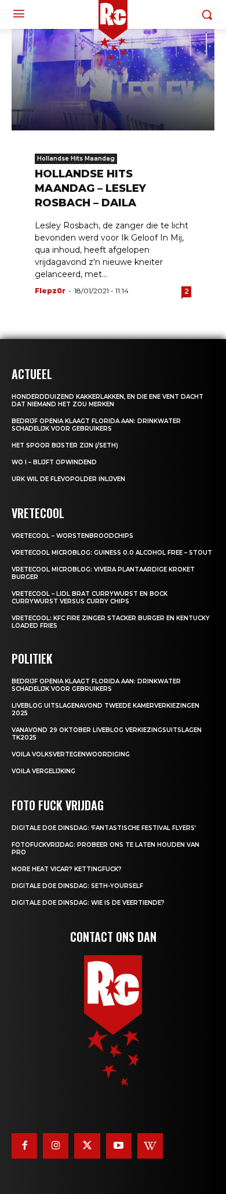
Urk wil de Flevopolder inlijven (68, 479)
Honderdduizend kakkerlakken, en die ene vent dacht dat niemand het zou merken (107, 400)
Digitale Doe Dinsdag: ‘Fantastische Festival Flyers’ (104, 828)
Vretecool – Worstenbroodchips (72, 536)
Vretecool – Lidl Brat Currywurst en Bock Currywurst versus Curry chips (89, 597)
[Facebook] (24, 1146)
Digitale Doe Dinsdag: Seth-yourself (77, 886)
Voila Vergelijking (43, 771)
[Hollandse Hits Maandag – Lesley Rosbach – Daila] (113, 79)
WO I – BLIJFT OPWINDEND (54, 462)
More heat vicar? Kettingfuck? (67, 869)
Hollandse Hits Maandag (76, 158)
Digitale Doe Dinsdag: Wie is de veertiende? (88, 903)
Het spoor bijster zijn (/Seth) (65, 445)
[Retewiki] (150, 1146)
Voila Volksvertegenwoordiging (71, 754)
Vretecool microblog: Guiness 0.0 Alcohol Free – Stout (112, 552)
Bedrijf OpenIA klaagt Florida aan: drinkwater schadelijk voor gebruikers (96, 424)
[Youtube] (119, 1146)
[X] (87, 1146)
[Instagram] (55, 1146)
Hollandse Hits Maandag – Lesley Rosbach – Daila (90, 188)
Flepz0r (50, 290)
